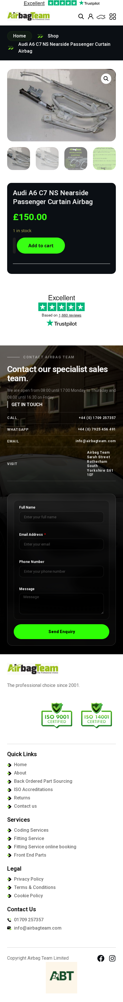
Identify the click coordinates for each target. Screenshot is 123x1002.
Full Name (27, 507)
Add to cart (40, 245)
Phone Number (31, 562)
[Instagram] (112, 958)
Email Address (31, 535)
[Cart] (101, 17)
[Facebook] (100, 958)
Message (27, 589)
